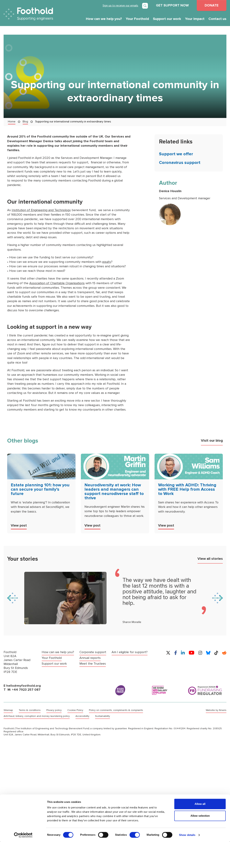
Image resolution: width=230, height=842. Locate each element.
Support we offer (176, 154)
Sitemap (8, 710)
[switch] (103, 835)
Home (11, 121)
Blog (25, 121)
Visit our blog (212, 440)
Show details (187, 834)
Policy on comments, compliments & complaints (116, 710)
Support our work (167, 19)
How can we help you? (104, 19)
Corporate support (92, 652)
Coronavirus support (179, 162)
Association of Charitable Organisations (57, 283)
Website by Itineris (216, 710)
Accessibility (82, 716)
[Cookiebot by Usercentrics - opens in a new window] (23, 835)
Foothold (28, 14)
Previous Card (12, 598)
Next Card (217, 598)
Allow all (200, 803)
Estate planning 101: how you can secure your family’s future (40, 489)
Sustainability (102, 716)
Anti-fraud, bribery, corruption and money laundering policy (37, 716)
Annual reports (90, 658)
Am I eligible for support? (130, 652)
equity (106, 262)
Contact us (217, 19)
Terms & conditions (30, 710)
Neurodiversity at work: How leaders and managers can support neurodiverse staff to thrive (114, 491)
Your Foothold (137, 19)
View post (19, 525)
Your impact (194, 19)
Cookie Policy (75, 710)
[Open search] (145, 6)
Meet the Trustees (92, 664)
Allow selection (200, 815)
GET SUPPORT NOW (172, 5)
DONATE (211, 5)
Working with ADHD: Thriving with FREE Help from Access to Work (187, 489)
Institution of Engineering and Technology (41, 210)
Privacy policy (54, 710)
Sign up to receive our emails (120, 5)
